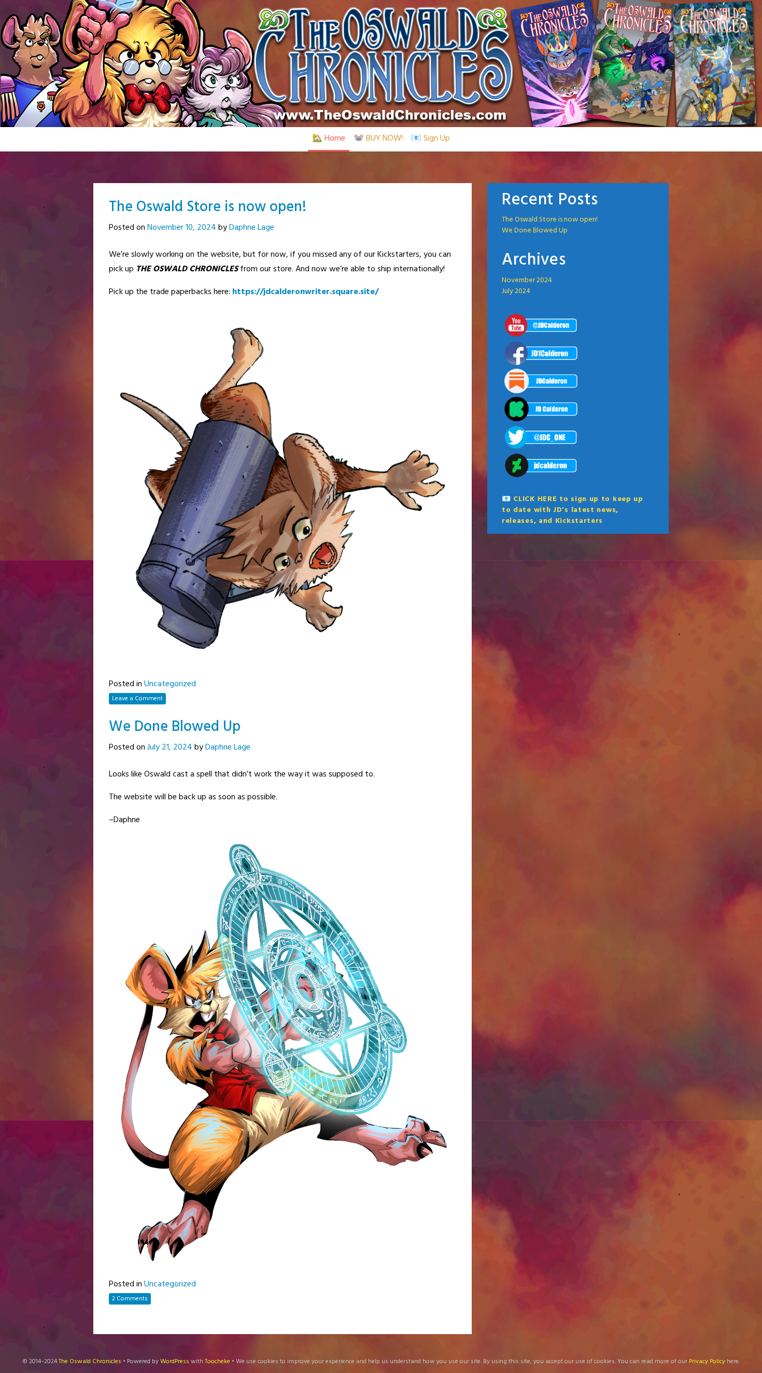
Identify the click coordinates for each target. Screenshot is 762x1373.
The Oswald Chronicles (90, 1361)
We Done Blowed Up (175, 727)
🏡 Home (328, 138)
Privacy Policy (707, 1361)
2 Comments (130, 1299)
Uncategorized (170, 684)
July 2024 (516, 291)
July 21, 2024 (169, 747)
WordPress (174, 1361)
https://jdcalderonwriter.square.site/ (305, 292)
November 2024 (527, 280)
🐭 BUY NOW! (378, 138)
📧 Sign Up (430, 138)
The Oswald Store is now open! (207, 207)
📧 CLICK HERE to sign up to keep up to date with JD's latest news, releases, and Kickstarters (572, 510)
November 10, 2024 (181, 227)
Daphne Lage (251, 227)
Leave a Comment (137, 699)
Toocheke (217, 1361)
